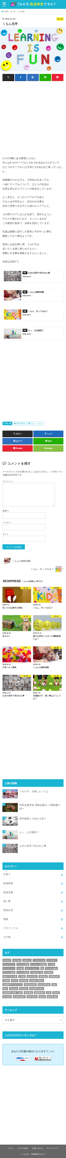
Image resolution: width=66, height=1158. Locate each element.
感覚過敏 (23, 980)
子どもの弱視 (51, 968)
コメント (7, 481)
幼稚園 (6, 980)
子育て (7, 874)
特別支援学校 (30, 984)
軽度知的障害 (19, 996)
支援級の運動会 (36, 980)
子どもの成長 (8, 972)
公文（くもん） (36, 423)
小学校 (22, 976)
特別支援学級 (44, 984)
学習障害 (48, 972)
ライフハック (8, 968)
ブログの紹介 (23, 1148)
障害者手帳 (52, 996)
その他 (7, 937)
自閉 (48, 992)
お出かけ (27, 960)
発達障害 (8, 883)
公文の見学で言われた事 (32, 845)
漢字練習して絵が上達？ (32, 818)
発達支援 (8, 892)
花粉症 (56, 992)
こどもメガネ (39, 960)
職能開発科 (39, 992)
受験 (5, 919)
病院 (54, 984)
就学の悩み (32, 976)
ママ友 (51, 964)
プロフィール (10, 928)
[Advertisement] (33, 118)
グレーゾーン (8, 964)
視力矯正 (7, 996)
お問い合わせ (37, 1148)
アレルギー (51, 960)
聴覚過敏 (28, 992)
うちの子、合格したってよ (34, 791)
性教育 (14, 980)
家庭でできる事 (9, 976)
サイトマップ (52, 1148)
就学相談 (43, 976)
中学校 (20, 968)
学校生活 (8, 910)
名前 (5, 510)
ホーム (11, 1148)
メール (6, 522)
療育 (5, 988)
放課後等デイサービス (12, 984)
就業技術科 (54, 976)
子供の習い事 (36, 972)
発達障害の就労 (36, 988)
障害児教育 (20, 423)
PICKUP (6, 960)
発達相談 (13, 988)
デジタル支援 (22, 964)
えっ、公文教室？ (29, 832)
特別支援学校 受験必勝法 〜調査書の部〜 (39, 806)
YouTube (17, 960)
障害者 (42, 996)
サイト (5, 534)
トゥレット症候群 (38, 964)
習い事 (8, 423)
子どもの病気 (22, 972)
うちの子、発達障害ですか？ (34, 1154)
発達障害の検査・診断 (12, 992)
